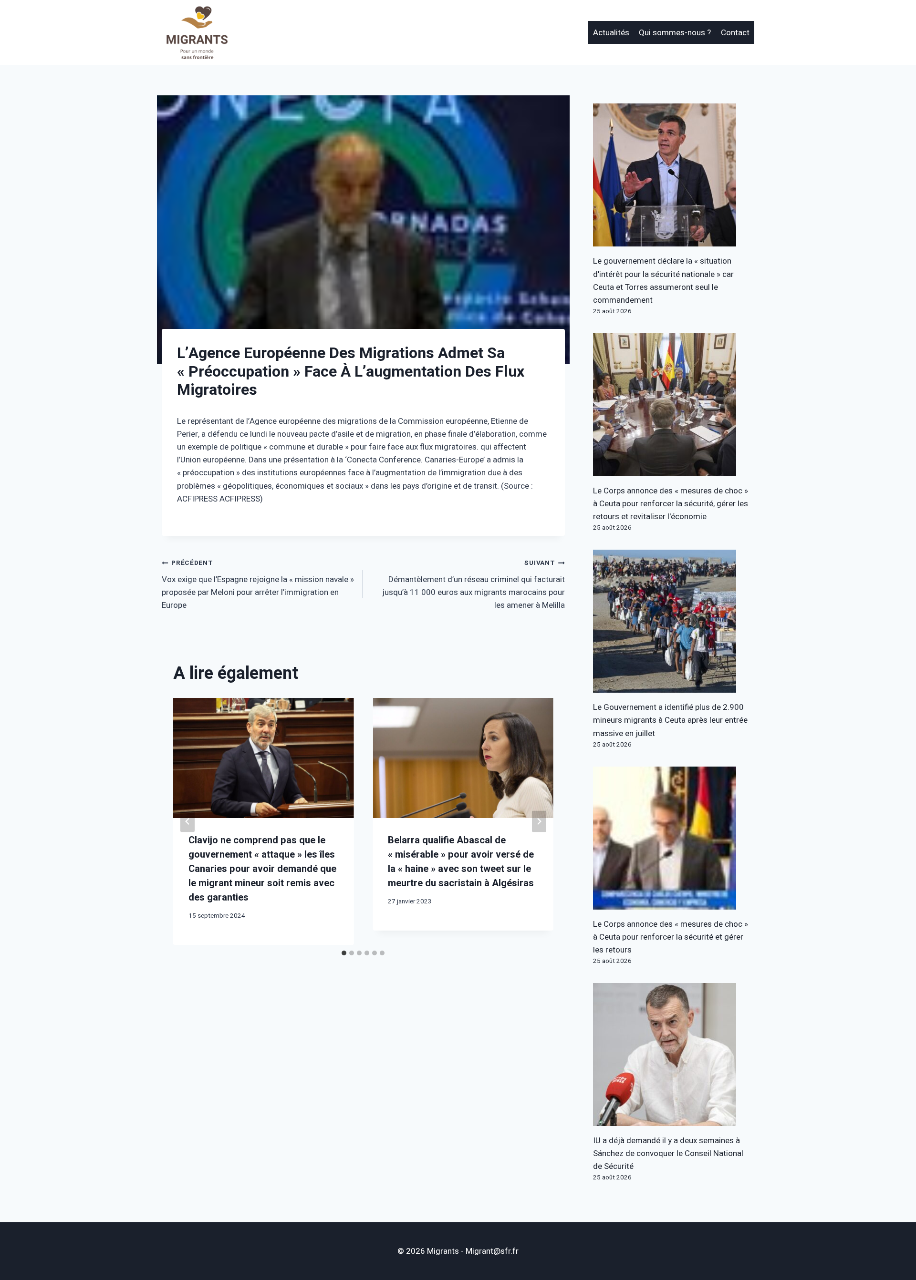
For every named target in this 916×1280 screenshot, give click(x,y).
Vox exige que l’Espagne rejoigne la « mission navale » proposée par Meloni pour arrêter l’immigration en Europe (258, 584)
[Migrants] (197, 32)
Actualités (611, 33)
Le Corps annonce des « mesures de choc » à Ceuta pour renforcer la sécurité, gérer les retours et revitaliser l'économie (670, 503)
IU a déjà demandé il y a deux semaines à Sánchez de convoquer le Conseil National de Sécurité (668, 1153)
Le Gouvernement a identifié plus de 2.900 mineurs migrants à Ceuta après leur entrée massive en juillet (670, 720)
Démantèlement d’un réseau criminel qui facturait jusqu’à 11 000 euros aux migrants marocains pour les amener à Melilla (473, 584)
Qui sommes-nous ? (675, 33)
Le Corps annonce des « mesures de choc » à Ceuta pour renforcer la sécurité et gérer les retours (670, 937)
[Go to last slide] (187, 821)
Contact (735, 33)
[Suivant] (539, 821)
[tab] (344, 953)
